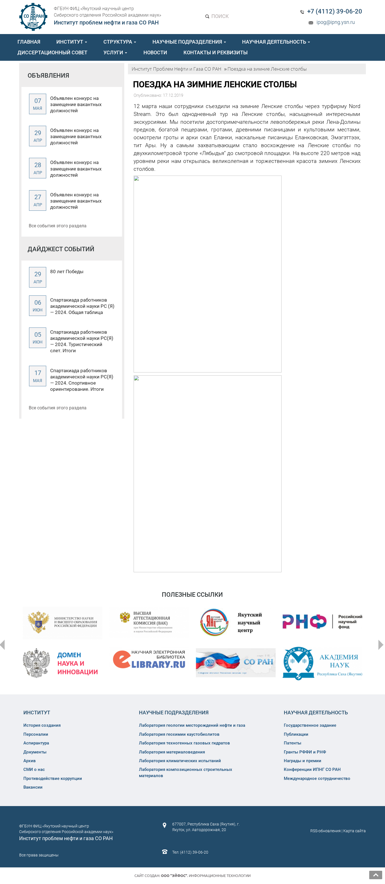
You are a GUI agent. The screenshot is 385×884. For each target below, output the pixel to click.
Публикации (296, 734)
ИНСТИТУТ (70, 42)
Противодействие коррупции (52, 778)
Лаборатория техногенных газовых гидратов (184, 743)
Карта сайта (354, 831)
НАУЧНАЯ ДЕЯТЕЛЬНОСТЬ (274, 42)
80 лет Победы (66, 271)
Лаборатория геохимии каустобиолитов (179, 734)
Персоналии (35, 734)
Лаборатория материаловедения (172, 752)
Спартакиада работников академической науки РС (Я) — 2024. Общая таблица (82, 306)
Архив (29, 760)
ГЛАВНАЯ (28, 42)
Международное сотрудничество (317, 778)
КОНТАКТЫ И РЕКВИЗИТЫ (215, 52)
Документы (35, 752)
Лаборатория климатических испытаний (180, 760)
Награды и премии (302, 760)
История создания (42, 725)
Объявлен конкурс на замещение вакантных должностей (75, 104)
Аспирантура (36, 743)
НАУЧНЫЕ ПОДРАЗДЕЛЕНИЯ (187, 42)
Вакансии (33, 787)
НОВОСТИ (155, 52)
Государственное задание (310, 725)
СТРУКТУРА (118, 42)
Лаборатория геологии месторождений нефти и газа (192, 725)
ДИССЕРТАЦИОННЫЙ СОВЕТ (52, 52)
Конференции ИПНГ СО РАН (312, 769)
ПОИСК (219, 16)
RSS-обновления (325, 831)
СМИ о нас (34, 769)
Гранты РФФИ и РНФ (305, 752)
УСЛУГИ (113, 52)
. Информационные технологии (206, 876)
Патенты (292, 743)
